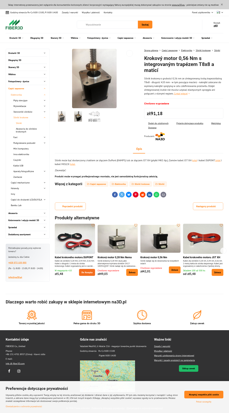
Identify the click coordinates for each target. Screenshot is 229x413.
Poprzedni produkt (72, 206)
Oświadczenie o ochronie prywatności (24, 406)
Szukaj (145, 24)
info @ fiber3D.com (15, 363)
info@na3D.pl (15, 277)
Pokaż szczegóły (203, 401)
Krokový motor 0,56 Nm (153, 257)
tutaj (194, 160)
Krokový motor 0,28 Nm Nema (115, 257)
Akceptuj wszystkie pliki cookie (204, 394)
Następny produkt (206, 206)
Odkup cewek (188, 368)
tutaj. (72, 164)
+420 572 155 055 (17, 262)
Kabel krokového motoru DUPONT (74, 257)
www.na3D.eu (178, 4)
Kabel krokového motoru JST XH (201, 257)
